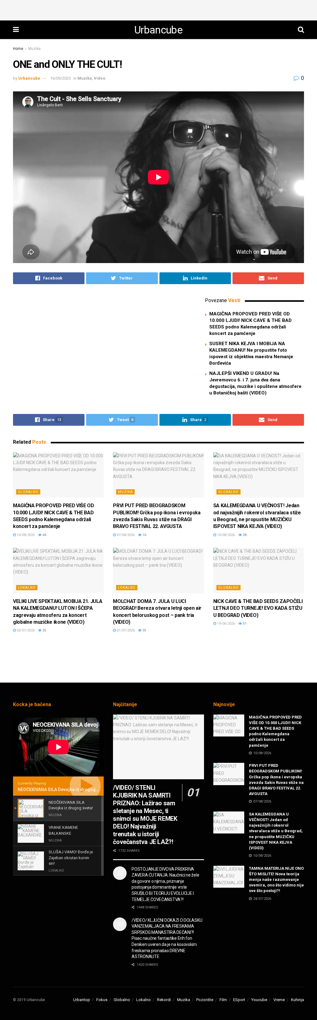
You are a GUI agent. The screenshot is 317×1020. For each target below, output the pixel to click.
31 (244, 624)
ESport (239, 999)
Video (99, 78)
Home (18, 48)
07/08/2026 (125, 535)
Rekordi (164, 999)
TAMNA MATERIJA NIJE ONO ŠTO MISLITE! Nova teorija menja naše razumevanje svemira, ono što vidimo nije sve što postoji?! (276, 879)
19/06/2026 (225, 624)
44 (43, 535)
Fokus (101, 999)
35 (143, 630)
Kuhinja (297, 999)
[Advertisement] (158, 9)
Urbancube (158, 29)
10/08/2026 (25, 535)
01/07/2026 (125, 630)
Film (223, 999)
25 (43, 630)
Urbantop (81, 999)
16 (143, 535)
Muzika (34, 48)
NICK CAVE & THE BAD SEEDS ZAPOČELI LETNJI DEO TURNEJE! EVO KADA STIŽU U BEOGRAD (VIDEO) (258, 608)
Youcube (259, 999)
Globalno (28, 492)
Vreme (279, 999)
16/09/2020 (60, 78)
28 (244, 535)
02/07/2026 (25, 630)
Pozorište (204, 999)
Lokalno (27, 588)
